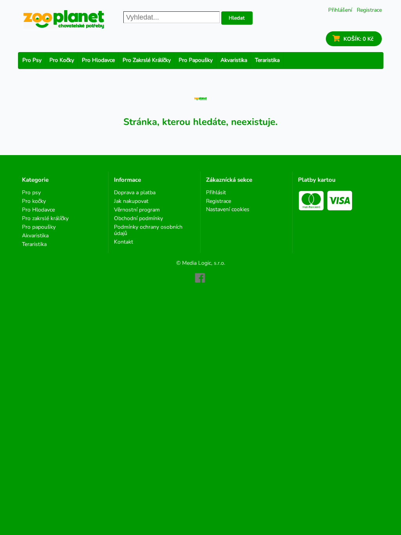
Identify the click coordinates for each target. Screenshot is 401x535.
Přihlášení (340, 10)
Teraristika (267, 60)
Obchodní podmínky (138, 218)
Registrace (369, 10)
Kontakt (123, 241)
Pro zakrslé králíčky (147, 60)
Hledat (237, 18)
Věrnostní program (137, 209)
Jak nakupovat (131, 201)
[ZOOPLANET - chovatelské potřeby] (63, 19)
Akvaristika (233, 60)
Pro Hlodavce (98, 60)
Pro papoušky (196, 60)
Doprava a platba (134, 193)
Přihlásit (216, 193)
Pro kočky (61, 60)
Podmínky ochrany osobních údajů (148, 230)
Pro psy (32, 60)
